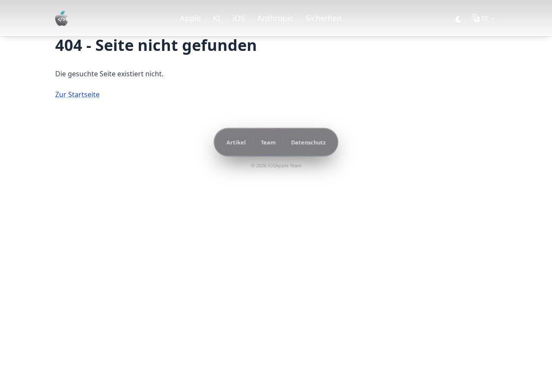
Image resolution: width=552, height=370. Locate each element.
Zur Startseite (77, 94)
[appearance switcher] (459, 18)
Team (268, 142)
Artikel (236, 142)
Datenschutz (308, 142)
